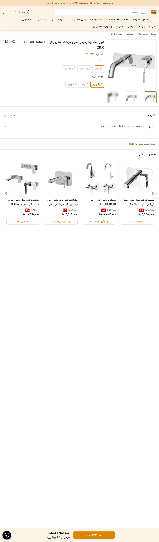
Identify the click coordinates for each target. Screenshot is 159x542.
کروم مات (85, 68)
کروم (99, 68)
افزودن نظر (9, 115)
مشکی (67, 68)
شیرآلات (129, 34)
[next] (6, 193)
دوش (71, 84)
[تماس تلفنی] (6, 535)
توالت (83, 84)
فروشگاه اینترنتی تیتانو (147, 34)
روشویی (97, 84)
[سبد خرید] (4, 12)
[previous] (153, 193)
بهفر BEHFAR (116, 34)
